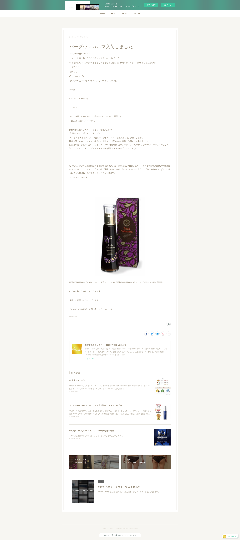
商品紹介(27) (73, 316)
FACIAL (125, 13)
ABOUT (113, 13)
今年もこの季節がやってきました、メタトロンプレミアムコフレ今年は (96, 436)
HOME (102, 13)
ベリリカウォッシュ (78, 380)
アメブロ (136, 13)
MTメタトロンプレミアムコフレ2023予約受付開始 (91, 430)
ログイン (167, 5)
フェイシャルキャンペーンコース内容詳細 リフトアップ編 (95, 405)
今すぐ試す (151, 4)
